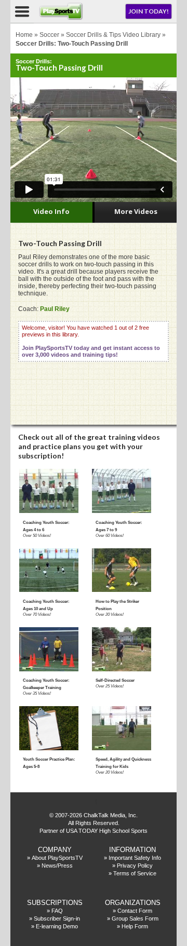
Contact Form (134, 911)
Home (24, 34)
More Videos (135, 211)
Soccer (49, 34)
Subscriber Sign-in (57, 918)
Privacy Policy (135, 865)
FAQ (57, 911)
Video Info (51, 211)
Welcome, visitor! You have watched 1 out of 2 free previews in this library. (91, 341)
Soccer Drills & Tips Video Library (113, 34)
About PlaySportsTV (57, 858)
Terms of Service (134, 873)
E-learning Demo (57, 926)
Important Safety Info (135, 858)
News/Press (57, 865)
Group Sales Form (135, 918)
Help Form (135, 926)
